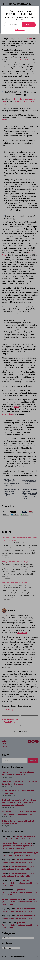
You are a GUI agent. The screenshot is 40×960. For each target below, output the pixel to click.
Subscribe (29, 25)
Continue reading (20, 30)
